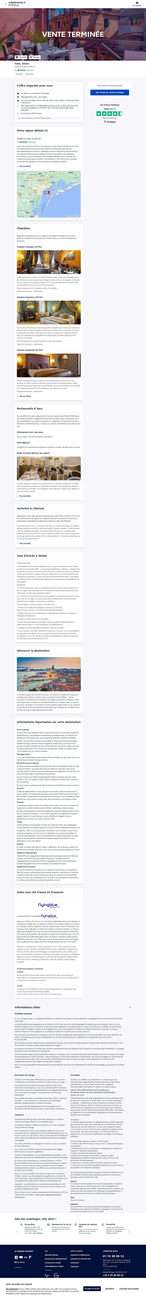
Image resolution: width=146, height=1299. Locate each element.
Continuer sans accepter (129, 1289)
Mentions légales (51, 1255)
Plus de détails (25, 166)
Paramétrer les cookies (54, 1266)
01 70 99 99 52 (113, 1256)
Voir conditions (38, 1233)
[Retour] (6, 4)
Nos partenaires (12, 1289)
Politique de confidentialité (56, 1259)
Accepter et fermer (92, 1289)
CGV (46, 1251)
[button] (49, 166)
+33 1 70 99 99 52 (113, 1275)
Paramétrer (109, 1289)
